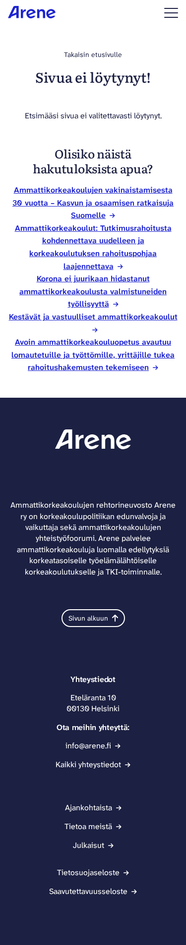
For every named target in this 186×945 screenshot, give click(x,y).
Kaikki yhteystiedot (88, 764)
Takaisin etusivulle (93, 54)
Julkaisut (88, 845)
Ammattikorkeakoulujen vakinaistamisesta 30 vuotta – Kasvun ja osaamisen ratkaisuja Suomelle (93, 202)
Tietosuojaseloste (88, 872)
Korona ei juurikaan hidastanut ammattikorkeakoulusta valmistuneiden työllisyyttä (93, 291)
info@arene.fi (88, 745)
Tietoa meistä (88, 826)
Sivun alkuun (88, 618)
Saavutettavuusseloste (88, 891)
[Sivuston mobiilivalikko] (171, 13)
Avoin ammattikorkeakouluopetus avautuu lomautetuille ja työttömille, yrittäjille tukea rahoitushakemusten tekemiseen (93, 354)
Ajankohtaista (88, 807)
